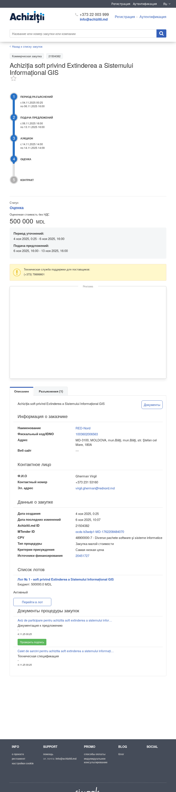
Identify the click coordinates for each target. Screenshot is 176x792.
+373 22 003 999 (94, 14)
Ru (165, 4)
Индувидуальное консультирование (96, 760)
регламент (18, 758)
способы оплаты (94, 754)
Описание (21, 391)
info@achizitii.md (94, 19)
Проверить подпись (32, 642)
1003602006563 (87, 434)
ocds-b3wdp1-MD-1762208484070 (100, 531)
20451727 (82, 555)
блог (121, 754)
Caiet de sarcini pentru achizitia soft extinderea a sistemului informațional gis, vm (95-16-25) (66, 651)
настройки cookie (23, 763)
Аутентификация (145, 4)
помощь (48, 754)
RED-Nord (83, 428)
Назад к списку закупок (27, 46)
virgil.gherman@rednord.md (95, 488)
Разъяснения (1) (51, 391)
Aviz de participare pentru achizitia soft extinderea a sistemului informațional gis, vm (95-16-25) (66, 620)
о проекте (18, 754)
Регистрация (120, 4)
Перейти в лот (32, 602)
